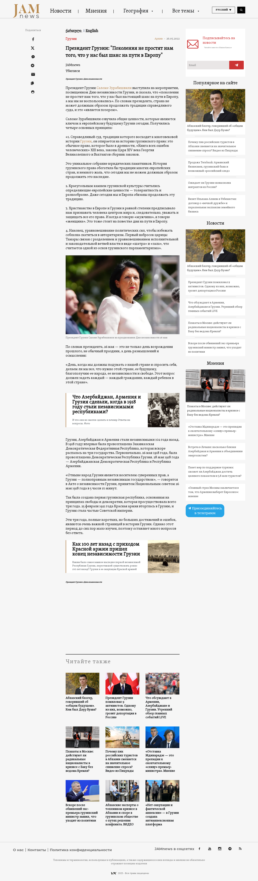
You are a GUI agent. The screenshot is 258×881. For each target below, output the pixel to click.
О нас (18, 850)
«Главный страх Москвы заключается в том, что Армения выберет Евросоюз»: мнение (213, 492)
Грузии (86, 141)
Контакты (37, 850)
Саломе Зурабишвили (114, 88)
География (135, 11)
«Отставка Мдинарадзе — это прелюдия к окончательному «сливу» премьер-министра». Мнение (160, 761)
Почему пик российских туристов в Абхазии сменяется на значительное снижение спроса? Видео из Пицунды (121, 761)
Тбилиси (73, 71)
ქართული (74, 30)
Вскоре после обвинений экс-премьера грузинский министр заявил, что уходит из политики (82, 813)
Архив (160, 38)
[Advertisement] (123, 619)
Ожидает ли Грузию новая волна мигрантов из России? (209, 185)
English (92, 30)
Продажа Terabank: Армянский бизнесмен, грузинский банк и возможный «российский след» (209, 167)
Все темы (183, 11)
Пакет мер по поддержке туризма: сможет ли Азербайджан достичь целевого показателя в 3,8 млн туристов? (215, 472)
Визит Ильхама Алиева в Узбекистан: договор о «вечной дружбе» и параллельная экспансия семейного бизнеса (212, 205)
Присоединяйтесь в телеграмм (206, 510)
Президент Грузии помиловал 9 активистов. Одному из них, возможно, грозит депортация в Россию (120, 707)
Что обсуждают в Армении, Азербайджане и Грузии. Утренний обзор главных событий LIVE (158, 707)
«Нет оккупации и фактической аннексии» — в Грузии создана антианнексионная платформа (162, 815)
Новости (60, 11)
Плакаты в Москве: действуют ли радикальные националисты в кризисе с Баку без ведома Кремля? (80, 761)
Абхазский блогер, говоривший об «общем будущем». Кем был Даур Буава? (81, 704)
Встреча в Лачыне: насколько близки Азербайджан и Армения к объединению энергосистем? (215, 451)
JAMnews (73, 65)
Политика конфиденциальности (81, 850)
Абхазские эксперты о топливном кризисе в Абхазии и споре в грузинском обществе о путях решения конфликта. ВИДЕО (121, 815)
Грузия (71, 39)
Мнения (96, 11)
